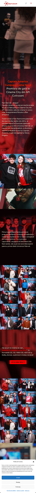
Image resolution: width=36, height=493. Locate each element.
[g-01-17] (27, 397)
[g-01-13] (27, 423)
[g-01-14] (9, 423)
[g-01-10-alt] (27, 323)
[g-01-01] (9, 271)
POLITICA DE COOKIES (11, 490)
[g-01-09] (27, 271)
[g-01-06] (9, 297)
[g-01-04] (9, 310)
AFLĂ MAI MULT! (18, 362)
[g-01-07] (27, 284)
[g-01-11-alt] (27, 436)
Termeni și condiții (20, 490)
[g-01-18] (9, 397)
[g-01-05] (27, 297)
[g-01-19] (27, 384)
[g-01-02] (9, 323)
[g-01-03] (27, 310)
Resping (18, 482)
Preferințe (18, 487)
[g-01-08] (9, 284)
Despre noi (27, 490)
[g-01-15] (27, 410)
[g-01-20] (9, 384)
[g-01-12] (9, 436)
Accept (18, 477)
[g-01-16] (9, 410)
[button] (33, 462)
